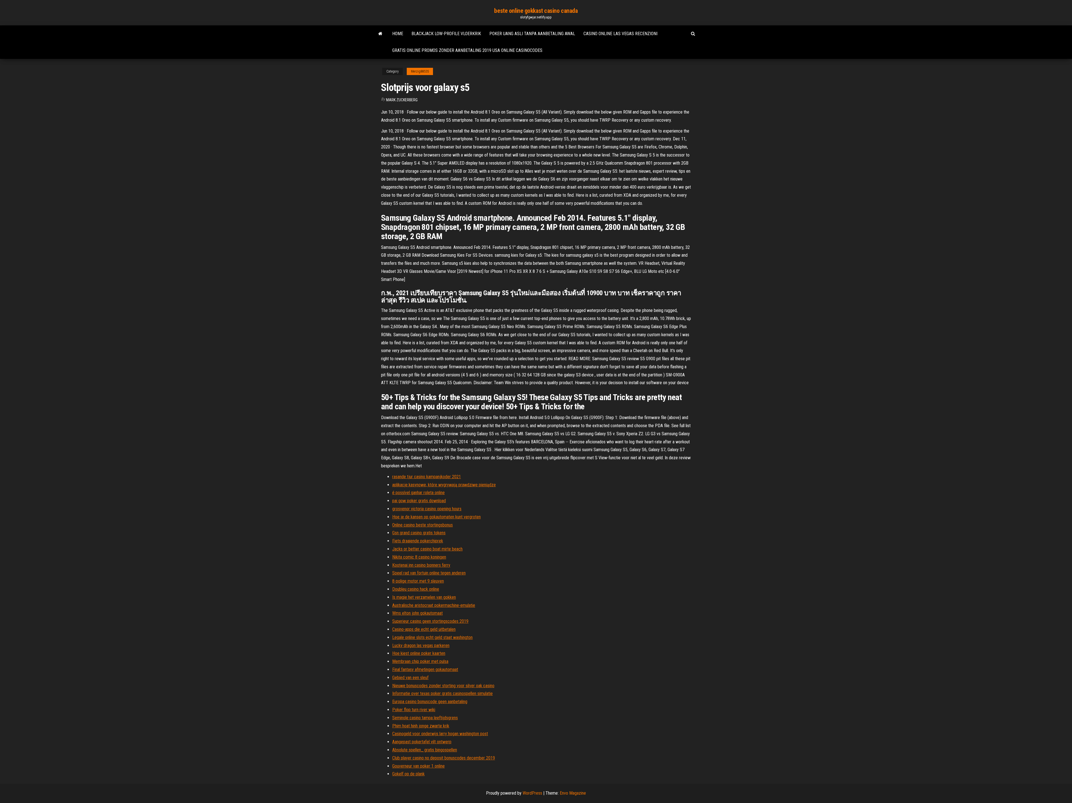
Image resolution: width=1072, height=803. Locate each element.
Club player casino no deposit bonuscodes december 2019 (443, 758)
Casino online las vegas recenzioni (620, 33)
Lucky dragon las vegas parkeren (420, 645)
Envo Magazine (573, 793)
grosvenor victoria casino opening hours (426, 508)
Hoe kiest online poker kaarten (418, 653)
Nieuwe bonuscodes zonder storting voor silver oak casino (443, 685)
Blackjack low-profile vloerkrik (446, 33)
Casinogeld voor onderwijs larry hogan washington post (440, 733)
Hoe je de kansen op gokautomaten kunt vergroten (436, 517)
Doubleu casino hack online (415, 589)
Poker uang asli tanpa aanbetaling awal (532, 33)
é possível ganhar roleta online (418, 492)
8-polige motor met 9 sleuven (418, 581)
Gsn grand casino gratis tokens (419, 532)
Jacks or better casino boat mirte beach (427, 549)
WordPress (532, 793)
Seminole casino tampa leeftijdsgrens (425, 717)
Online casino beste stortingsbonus (422, 525)
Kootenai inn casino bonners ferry (421, 565)
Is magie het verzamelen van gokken (424, 597)
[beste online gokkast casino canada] (380, 33)
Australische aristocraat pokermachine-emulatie (433, 605)
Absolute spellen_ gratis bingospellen (424, 749)
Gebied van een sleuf (410, 677)
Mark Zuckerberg (402, 100)
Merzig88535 (420, 71)
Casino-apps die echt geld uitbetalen (424, 629)
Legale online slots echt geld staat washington (432, 637)
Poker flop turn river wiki (413, 709)
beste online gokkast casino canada (536, 10)
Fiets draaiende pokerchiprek (417, 541)
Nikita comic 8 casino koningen (419, 557)
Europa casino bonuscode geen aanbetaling (429, 701)
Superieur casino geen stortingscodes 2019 (430, 621)
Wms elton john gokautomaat (417, 613)
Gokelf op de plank (408, 773)
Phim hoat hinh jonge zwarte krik (420, 726)
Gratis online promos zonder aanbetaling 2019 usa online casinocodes (467, 50)
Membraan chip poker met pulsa (420, 661)
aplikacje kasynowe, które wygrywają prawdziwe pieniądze (444, 484)
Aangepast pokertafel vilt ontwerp (421, 741)
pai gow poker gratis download (419, 500)
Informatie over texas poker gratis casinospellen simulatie (442, 693)
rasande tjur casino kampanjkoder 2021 (426, 476)
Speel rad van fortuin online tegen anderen (429, 573)
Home (397, 33)
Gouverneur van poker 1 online (418, 766)
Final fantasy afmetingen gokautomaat (425, 669)
